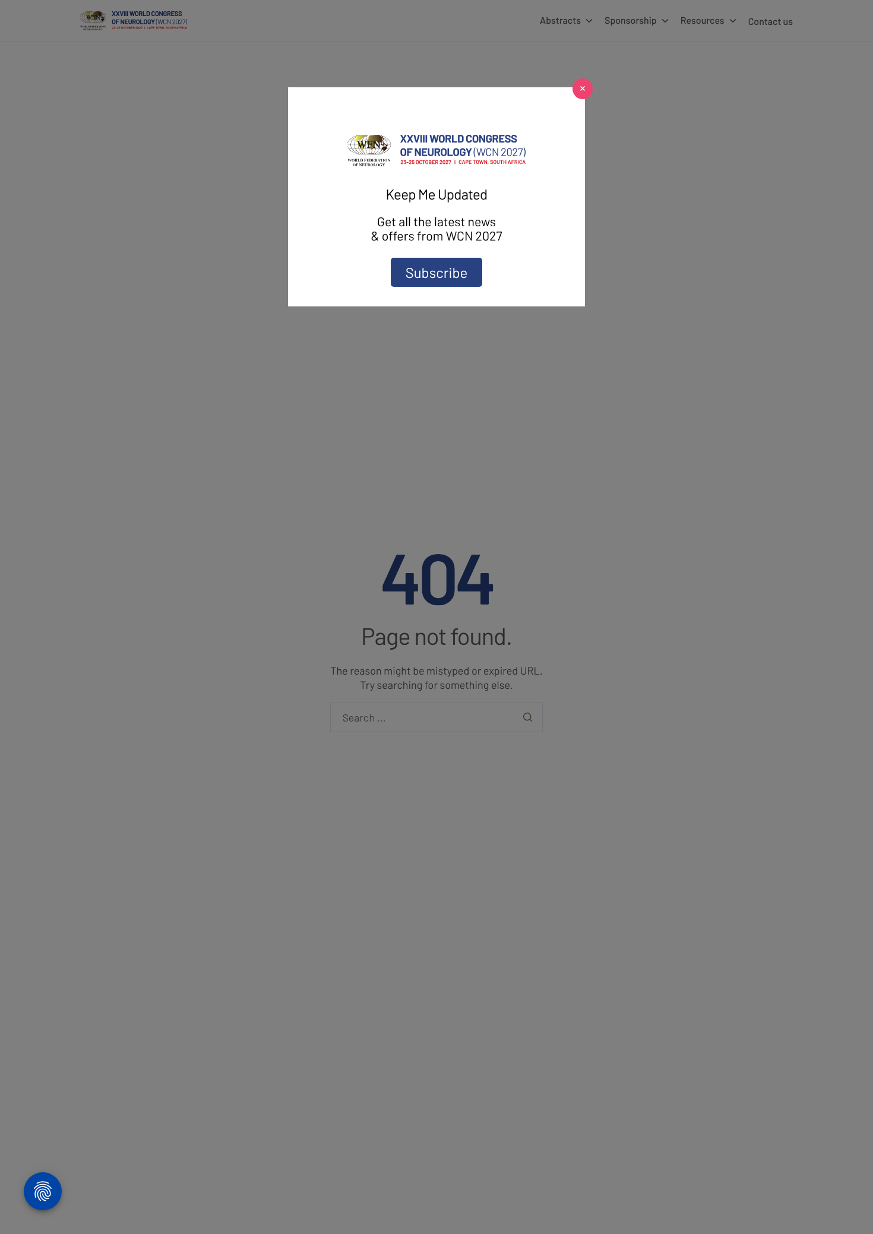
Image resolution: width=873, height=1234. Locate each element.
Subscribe (437, 272)
